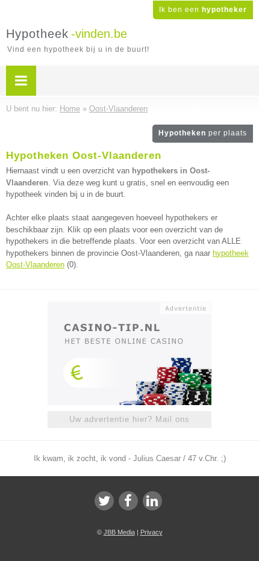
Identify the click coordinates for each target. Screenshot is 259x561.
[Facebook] (128, 500)
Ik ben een (203, 9)
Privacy (151, 532)
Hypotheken (202, 133)
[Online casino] (129, 307)
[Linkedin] (152, 500)
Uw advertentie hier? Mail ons (129, 419)
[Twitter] (104, 500)
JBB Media (119, 532)
